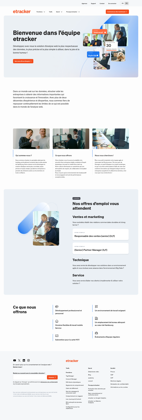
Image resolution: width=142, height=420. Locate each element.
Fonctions (40, 12)
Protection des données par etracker (96, 389)
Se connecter (112, 3)
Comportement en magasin (74, 396)
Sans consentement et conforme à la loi (95, 394)
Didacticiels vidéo (93, 371)
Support (93, 3)
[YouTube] (14, 360)
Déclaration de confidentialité (120, 384)
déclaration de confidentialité (49, 382)
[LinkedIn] (23, 360)
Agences (84, 3)
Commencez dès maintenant (116, 12)
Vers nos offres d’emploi (22, 61)
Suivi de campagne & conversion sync (72, 392)
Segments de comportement (75, 385)
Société (113, 368)
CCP (112, 378)
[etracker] (22, 12)
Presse (113, 371)
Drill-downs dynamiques (73, 382)
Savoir (58, 12)
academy (91, 378)
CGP (112, 375)
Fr (126, 3)
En (122, 3)
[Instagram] (28, 360)
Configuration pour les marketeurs (73, 407)
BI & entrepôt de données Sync (74, 403)
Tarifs (50, 12)
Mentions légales (116, 381)
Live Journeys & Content (73, 399)
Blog (89, 375)
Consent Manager (71, 379)
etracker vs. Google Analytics (97, 398)
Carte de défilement (72, 388)
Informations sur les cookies (119, 387)
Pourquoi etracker (71, 12)
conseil (90, 381)
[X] (19, 360)
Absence (51, 377)
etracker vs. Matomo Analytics (94, 401)
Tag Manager (70, 376)
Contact (102, 3)
